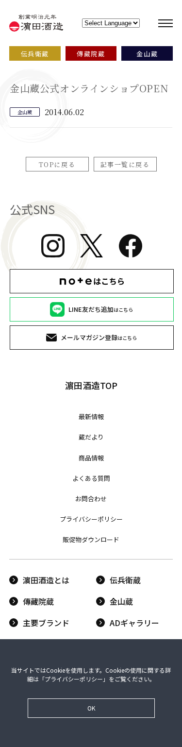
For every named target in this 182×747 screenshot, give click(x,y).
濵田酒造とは (46, 580)
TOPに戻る (57, 164)
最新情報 (91, 416)
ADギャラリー (134, 622)
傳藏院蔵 (38, 601)
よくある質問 (91, 478)
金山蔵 (121, 601)
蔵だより (91, 436)
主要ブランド (46, 622)
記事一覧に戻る (125, 164)
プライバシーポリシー (91, 519)
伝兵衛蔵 (125, 580)
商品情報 (91, 457)
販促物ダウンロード (91, 539)
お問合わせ (91, 498)
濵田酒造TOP (91, 385)
